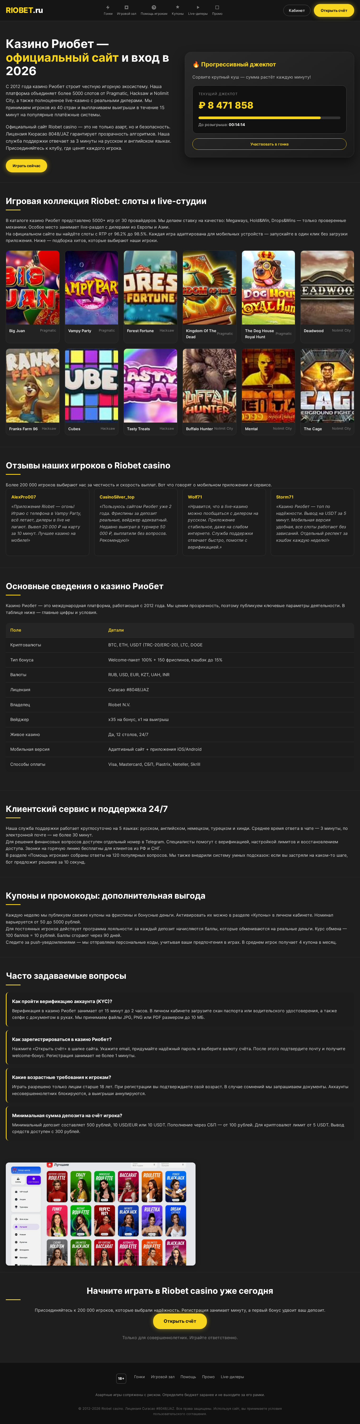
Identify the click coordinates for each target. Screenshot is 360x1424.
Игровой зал (126, 14)
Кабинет (297, 10)
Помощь (188, 1376)
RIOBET (24, 10)
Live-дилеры (198, 14)
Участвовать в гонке (269, 144)
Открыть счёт (334, 10)
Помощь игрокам (154, 14)
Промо (217, 14)
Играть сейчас (26, 165)
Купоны (178, 14)
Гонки (108, 14)
